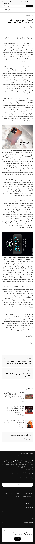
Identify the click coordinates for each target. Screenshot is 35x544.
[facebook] (28, 27)
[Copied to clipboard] (25, 27)
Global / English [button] (6, 6)
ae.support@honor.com (25, 497)
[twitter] (31, 27)
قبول (17, 539)
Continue (29, 6)
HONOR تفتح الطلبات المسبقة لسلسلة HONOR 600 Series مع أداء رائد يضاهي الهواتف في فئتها (13, 423)
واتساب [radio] (14, 473)
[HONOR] (29, 453)
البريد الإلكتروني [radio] (27, 473)
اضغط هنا (15, 535)
